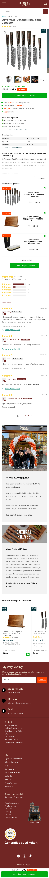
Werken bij (8, 776)
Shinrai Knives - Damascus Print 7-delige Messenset (34, 194)
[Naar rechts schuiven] (46, 80)
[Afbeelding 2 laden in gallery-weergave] (17, 79)
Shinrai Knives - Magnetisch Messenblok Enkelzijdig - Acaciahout (33, 218)
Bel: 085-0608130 (11, 725)
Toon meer (41, 178)
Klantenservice (10, 769)
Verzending (9, 786)
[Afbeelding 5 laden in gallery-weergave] (43, 79)
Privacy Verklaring (11, 783)
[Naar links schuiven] (2, 80)
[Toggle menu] (4, 4)
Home (4, 16)
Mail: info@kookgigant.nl (13, 728)
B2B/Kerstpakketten (12, 762)
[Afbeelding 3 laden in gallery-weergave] (26, 79)
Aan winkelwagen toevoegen (24, 265)
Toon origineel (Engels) (12, 330)
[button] (45, 4)
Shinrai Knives (12, 16)
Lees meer (34, 822)
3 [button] (25, 416)
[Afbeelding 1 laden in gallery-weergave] (9, 79)
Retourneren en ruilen (13, 772)
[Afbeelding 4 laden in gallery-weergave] (35, 79)
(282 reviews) (13, 26)
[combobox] (24, 11)
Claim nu (42, 680)
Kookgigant (27, 864)
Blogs (7, 765)
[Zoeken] (45, 11)
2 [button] (21, 416)
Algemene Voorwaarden (13, 759)
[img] (7, 308)
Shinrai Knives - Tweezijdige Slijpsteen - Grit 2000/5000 (33, 241)
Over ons (8, 779)
